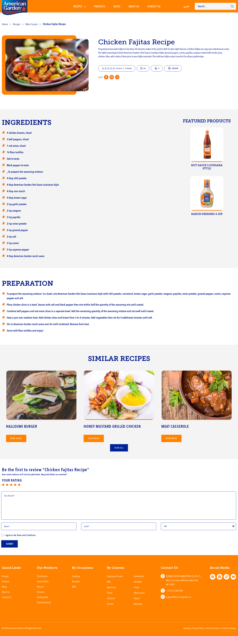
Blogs (117, 6)
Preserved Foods (44, 602)
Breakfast (138, 582)
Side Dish (111, 598)
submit (9, 543)
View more (16, 438)
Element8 (233, 631)
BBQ (74, 587)
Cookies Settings (229, 628)
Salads (109, 593)
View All (119, 447)
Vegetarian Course (115, 576)
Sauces (137, 598)
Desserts (40, 592)
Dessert (110, 604)
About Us (134, 6)
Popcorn (40, 587)
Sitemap (186, 628)
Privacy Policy (198, 628)
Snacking (76, 576)
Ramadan (76, 581)
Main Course (31, 24)
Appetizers (111, 587)
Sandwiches (139, 576)
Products (99, 6)
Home (5, 24)
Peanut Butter (43, 581)
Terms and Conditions (26, 535)
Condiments (42, 576)
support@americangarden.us (178, 597)
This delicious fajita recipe (163, 56)
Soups (136, 587)
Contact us (153, 6)
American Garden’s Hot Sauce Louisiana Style (144, 53)
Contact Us (6, 597)
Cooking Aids (42, 597)
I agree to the (20, 535)
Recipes (78, 6)
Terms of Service (213, 628)
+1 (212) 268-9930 (174, 591)
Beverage (138, 604)
